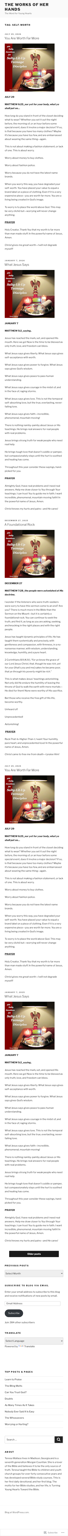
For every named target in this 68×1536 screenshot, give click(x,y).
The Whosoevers (14, 1417)
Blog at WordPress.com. (17, 1512)
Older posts (34, 1254)
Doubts (9, 1398)
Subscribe (14, 1313)
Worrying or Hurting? (16, 1424)
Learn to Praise (13, 1379)
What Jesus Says (16, 265)
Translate (29, 1346)
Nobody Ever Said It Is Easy (19, 1411)
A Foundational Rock (19, 524)
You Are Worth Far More (21, 38)
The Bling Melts (13, 1385)
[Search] (59, 1439)
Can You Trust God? (16, 1392)
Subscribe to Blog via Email (27, 1285)
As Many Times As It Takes (19, 1405)
